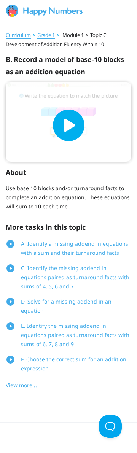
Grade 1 (46, 35)
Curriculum (18, 35)
